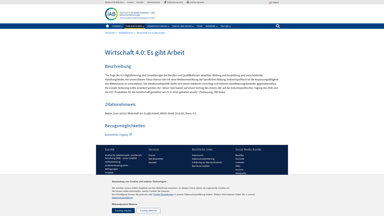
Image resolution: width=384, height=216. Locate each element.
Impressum (197, 155)
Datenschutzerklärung (203, 158)
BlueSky (240, 155)
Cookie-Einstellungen (163, 194)
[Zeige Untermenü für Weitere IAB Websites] (125, 3)
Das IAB (224, 26)
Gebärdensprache (175, 2)
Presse (130, 2)
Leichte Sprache (197, 2)
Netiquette (241, 173)
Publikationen (134, 26)
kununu (239, 169)
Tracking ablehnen (148, 210)
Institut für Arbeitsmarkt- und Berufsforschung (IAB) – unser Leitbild (123, 157)
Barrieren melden (201, 165)
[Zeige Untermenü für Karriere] (217, 26)
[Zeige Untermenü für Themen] (122, 26)
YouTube (240, 158)
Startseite (107, 26)
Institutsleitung (112, 161)
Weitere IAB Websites (114, 2)
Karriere (210, 26)
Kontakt (140, 2)
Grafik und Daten (182, 26)
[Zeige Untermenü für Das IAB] (230, 26)
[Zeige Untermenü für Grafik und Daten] (193, 26)
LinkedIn (240, 162)
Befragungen (111, 168)
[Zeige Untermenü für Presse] (134, 3)
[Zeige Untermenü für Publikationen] (143, 26)
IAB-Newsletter (153, 2)
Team (199, 26)
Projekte (109, 172)
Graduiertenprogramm (116, 165)
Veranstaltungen (157, 26)
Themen (116, 26)
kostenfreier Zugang (118, 134)
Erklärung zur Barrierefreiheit (207, 162)
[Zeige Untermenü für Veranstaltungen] (168, 26)
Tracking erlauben (123, 210)
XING (238, 165)
